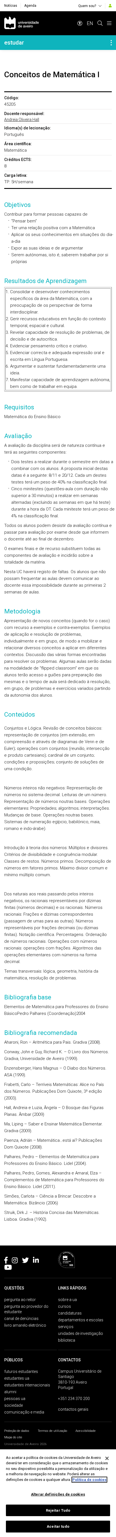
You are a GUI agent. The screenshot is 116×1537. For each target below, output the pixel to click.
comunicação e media (24, 1412)
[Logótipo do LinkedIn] (36, 1261)
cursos (64, 1306)
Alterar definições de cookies (58, 1494)
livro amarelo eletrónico (25, 1325)
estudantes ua (16, 1378)
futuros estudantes (21, 1371)
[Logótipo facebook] (6, 1261)
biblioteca (66, 1340)
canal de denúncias (21, 1318)
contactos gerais (73, 1409)
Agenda (30, 6)
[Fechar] (107, 1458)
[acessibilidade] (79, 23)
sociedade (13, 1405)
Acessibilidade (85, 1431)
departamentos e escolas (80, 1320)
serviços (65, 1326)
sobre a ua (67, 1299)
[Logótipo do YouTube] (8, 1268)
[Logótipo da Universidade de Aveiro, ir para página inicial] (21, 23)
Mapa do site (13, 1437)
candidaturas (70, 1313)
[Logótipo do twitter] (25, 1261)
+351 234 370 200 (74, 1398)
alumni (10, 1392)
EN (90, 23)
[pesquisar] (99, 23)
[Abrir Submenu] (111, 42)
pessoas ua (14, 1398)
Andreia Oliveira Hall (21, 119)
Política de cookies (89, 1480)
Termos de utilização (52, 1431)
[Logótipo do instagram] (15, 1261)
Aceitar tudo (58, 1526)
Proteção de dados (16, 1431)
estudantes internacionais (27, 1385)
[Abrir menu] (109, 23)
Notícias (10, 6)
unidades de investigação (80, 1333)
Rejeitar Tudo (58, 1510)
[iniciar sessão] (110, 5)
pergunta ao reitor (20, 1299)
